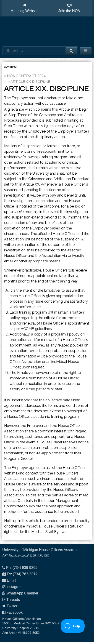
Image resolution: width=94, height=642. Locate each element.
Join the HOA (69, 11)
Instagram (14, 587)
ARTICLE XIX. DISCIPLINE (30, 81)
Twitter (12, 606)
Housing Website (25, 11)
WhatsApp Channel (22, 593)
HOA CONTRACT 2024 (26, 76)
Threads (13, 600)
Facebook (14, 612)
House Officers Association (47, 31)
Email (11, 580)
